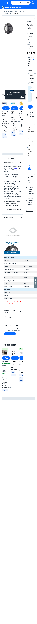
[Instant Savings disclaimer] (6, 378)
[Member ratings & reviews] (21, 310)
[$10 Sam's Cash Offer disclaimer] (21, 364)
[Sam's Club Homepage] (7, 2)
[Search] (28, 2)
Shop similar (30, 107)
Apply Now (29, 169)
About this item (8, 158)
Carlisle (29, 21)
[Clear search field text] (26, 3)
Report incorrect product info (14, 210)
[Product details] (21, 162)
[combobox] (21, 3)
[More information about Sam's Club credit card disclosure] (29, 166)
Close (22, 97)
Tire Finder (16, 168)
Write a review (30, 48)
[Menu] (3, 2)
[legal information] (33, 59)
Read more (29, 211)
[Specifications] (21, 217)
